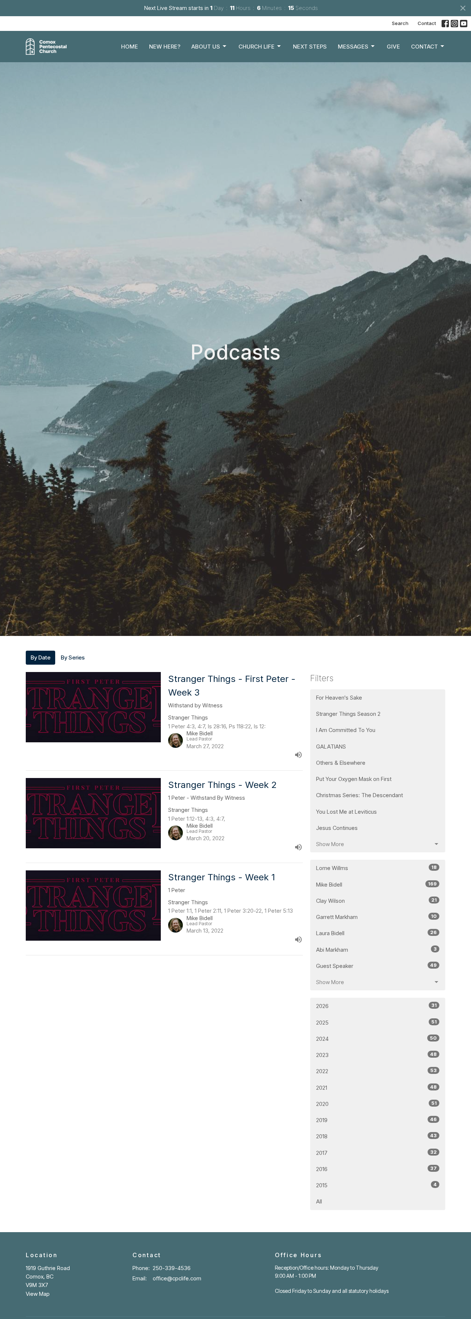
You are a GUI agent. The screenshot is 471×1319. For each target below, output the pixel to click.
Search (400, 23)
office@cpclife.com (177, 1278)
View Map (38, 1293)
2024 (376, 1038)
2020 (376, 1103)
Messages (353, 46)
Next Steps (310, 46)
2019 (376, 1120)
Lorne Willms (376, 867)
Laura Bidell (376, 933)
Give (393, 46)
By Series (73, 657)
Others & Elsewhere (340, 762)
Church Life (256, 46)
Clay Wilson (376, 900)
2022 (376, 1071)
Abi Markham (376, 949)
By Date (40, 657)
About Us (205, 46)
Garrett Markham (376, 916)
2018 (376, 1136)
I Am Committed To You (345, 729)
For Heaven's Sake (339, 697)
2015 (376, 1185)
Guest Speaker (376, 965)
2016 (376, 1169)
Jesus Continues (337, 827)
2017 (376, 1152)
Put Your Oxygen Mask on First (354, 778)
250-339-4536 (172, 1268)
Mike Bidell (376, 884)
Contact (427, 23)
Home (129, 46)
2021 (376, 1087)
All (319, 1201)
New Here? (164, 46)
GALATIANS (331, 746)
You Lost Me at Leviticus (346, 811)
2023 (376, 1054)
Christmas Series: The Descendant (359, 795)
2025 (376, 1022)
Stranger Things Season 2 (348, 713)
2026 (376, 1005)
